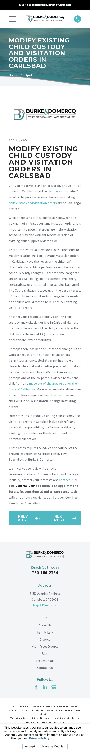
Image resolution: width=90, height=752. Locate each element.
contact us (66, 480)
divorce (53, 191)
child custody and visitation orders (33, 203)
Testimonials (45, 661)
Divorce (45, 639)
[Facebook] (36, 687)
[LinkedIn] (45, 687)
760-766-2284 (45, 572)
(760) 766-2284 (24, 486)
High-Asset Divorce (45, 646)
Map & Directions (45, 605)
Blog (45, 654)
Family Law (45, 632)
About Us (45, 625)
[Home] (45, 18)
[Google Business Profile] (53, 687)
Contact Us (45, 668)
